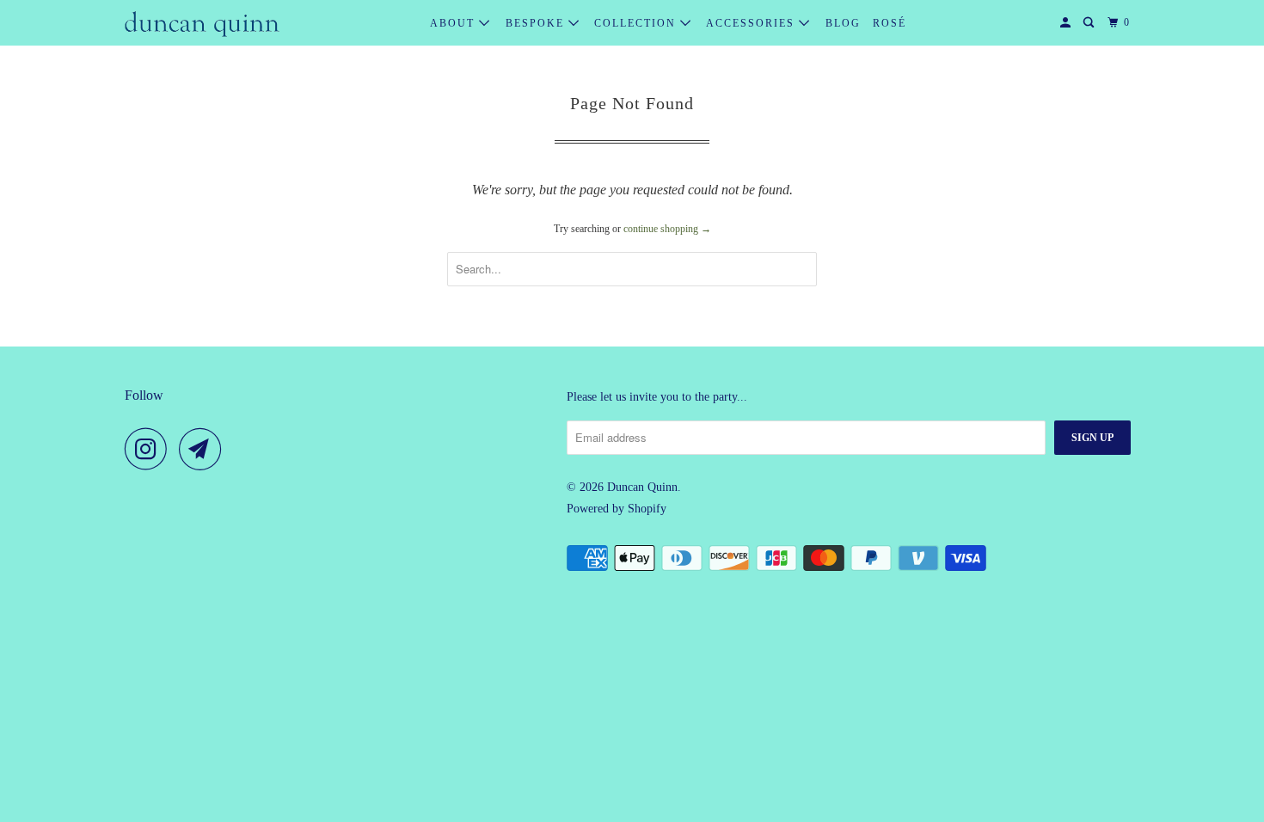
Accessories (752, 23)
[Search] (1090, 23)
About (454, 23)
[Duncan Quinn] (202, 23)
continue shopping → (667, 229)
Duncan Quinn (642, 487)
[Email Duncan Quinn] (204, 448)
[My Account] (1067, 23)
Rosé (889, 23)
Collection (637, 23)
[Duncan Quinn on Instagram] (150, 448)
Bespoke (537, 23)
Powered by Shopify (616, 508)
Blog (843, 23)
